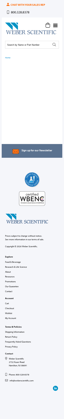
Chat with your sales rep (27, 4)
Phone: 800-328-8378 (19, 374)
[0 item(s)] (48, 25)
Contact (8, 291)
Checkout (9, 308)
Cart (7, 303)
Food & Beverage (13, 262)
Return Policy (11, 336)
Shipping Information (14, 331)
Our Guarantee (12, 286)
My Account (10, 318)
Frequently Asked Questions (18, 341)
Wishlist (8, 313)
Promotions (10, 281)
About (8, 271)
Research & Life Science (16, 266)
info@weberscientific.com (22, 380)
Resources (10, 276)
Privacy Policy (11, 346)
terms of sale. (38, 239)
